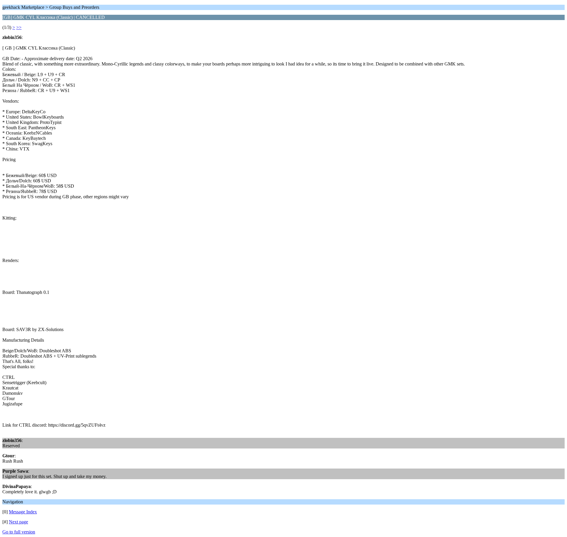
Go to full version (18, 531)
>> (19, 27)
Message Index (23, 511)
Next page (18, 521)
